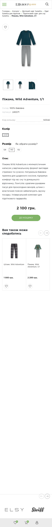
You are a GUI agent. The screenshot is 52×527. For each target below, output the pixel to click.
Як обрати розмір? (26, 144)
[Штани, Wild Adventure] (14, 251)
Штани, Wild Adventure (14, 264)
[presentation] (40, 233)
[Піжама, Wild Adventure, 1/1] (38, 251)
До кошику (26, 218)
